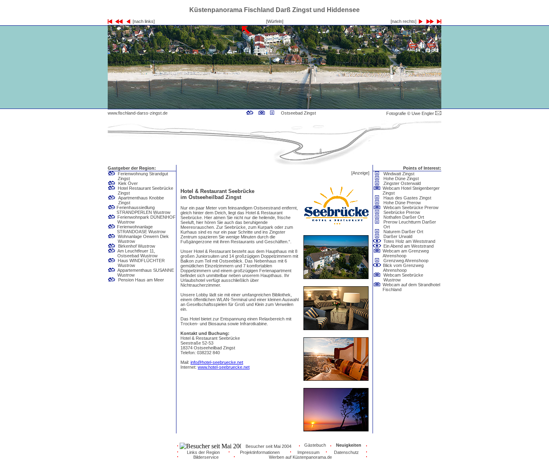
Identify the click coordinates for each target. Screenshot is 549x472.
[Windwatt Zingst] (378, 173)
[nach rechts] (405, 21)
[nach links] (142, 21)
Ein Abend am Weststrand (408, 246)
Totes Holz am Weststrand (409, 241)
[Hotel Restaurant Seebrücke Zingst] (250, 113)
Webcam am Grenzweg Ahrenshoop (406, 253)
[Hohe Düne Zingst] (378, 178)
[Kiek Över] (113, 183)
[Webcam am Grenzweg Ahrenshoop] (377, 252)
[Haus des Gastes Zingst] (272, 113)
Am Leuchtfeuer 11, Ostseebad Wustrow (137, 253)
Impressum (308, 452)
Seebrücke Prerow (401, 212)
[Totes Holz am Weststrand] (378, 241)
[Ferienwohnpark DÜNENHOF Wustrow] (112, 219)
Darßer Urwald (397, 236)
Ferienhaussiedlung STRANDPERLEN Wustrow (143, 210)
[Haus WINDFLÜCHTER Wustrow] (112, 262)
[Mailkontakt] (438, 113)
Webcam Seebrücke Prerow (410, 207)
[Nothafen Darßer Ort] (378, 217)
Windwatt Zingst (398, 173)
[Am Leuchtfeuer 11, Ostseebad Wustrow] (112, 252)
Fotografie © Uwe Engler (410, 113)
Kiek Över (128, 183)
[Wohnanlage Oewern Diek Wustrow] (112, 238)
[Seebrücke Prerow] (378, 212)
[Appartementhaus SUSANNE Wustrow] (112, 272)
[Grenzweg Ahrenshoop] (378, 260)
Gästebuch (315, 445)
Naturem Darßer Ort (403, 231)
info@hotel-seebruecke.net (217, 362)
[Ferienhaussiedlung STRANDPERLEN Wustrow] (112, 209)
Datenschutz (346, 452)
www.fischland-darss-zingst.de (138, 113)
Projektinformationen (260, 452)
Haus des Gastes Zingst (407, 197)
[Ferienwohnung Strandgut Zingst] (112, 175)
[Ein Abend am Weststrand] (378, 246)
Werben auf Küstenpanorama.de (300, 457)
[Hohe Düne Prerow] (378, 202)
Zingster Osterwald (402, 183)
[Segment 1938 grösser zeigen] (207, 106)
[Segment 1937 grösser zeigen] (141, 106)
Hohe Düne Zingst (401, 178)
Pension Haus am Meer (141, 279)
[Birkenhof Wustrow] (113, 246)
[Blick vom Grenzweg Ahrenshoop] (377, 267)
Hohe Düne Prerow (402, 202)
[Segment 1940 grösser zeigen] (341, 106)
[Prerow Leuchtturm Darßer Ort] (377, 224)
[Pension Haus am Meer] (113, 279)
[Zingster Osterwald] (378, 183)
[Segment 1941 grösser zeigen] (408, 106)
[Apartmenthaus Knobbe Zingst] (112, 199)
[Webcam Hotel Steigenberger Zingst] (262, 113)
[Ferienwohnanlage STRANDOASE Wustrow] (112, 228)
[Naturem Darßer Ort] (378, 231)
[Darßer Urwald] (378, 236)
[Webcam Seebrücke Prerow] (378, 207)
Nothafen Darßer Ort (403, 217)
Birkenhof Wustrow (136, 246)
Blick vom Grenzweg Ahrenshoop (403, 268)
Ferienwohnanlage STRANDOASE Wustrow (141, 229)
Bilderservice (206, 457)
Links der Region (203, 452)
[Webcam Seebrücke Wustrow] (377, 277)
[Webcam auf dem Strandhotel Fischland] (377, 286)
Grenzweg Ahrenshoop (405, 260)
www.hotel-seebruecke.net (224, 367)
